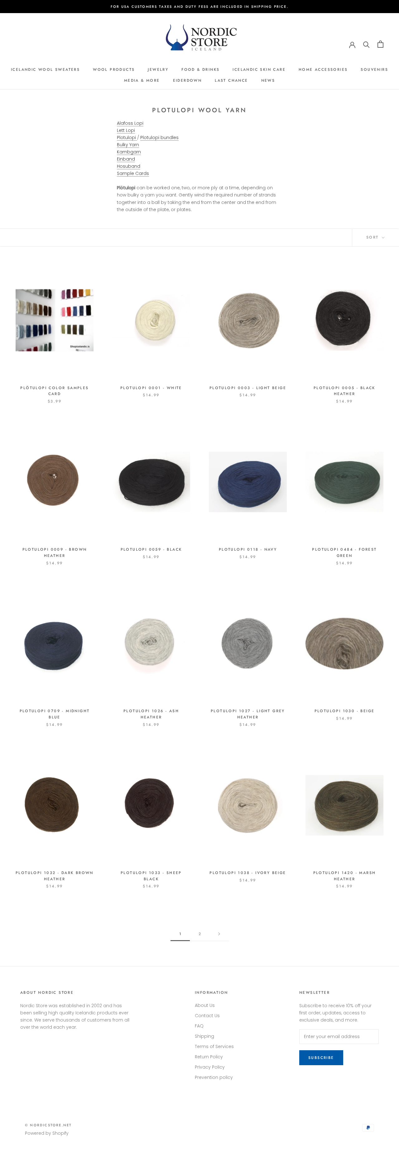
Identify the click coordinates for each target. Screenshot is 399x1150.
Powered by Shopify (47, 1133)
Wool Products (114, 69)
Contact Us (207, 1015)
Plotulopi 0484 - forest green (344, 552)
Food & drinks (200, 69)
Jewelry (158, 69)
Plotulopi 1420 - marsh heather (344, 876)
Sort (373, 237)
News (268, 80)
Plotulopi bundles (159, 137)
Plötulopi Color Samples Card (54, 391)
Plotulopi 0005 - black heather (344, 391)
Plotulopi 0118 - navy (248, 549)
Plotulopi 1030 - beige (345, 711)
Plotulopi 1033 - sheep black (151, 876)
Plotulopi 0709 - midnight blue (55, 714)
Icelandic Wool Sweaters (45, 69)
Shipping (204, 1036)
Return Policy (209, 1057)
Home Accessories (323, 69)
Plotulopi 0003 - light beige (247, 388)
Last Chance (231, 80)
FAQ (199, 1026)
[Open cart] (380, 44)
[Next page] (219, 934)
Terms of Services (214, 1046)
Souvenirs (374, 69)
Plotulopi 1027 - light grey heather (248, 714)
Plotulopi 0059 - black (151, 549)
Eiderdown (187, 80)
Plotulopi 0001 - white (151, 388)
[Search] (366, 44)
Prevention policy (214, 1077)
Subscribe (321, 1058)
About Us (205, 1005)
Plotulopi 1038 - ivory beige (247, 873)
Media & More (142, 80)
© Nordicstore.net (48, 1125)
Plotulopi (127, 137)
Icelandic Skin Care (259, 69)
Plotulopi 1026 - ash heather (151, 714)
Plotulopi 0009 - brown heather (54, 552)
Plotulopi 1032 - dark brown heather (55, 876)
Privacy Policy (210, 1067)
